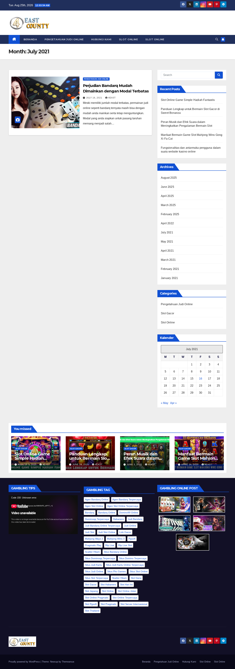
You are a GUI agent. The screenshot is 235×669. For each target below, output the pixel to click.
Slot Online (128, 39)
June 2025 (167, 186)
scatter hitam (92, 551)
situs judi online (94, 571)
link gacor (125, 532)
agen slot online (94, 506)
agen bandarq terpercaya (126, 499)
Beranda (30, 39)
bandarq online (106, 512)
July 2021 (167, 232)
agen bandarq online (96, 499)
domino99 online (128, 512)
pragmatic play (93, 545)
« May (164, 403)
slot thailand (92, 610)
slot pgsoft (91, 604)
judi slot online (106, 532)
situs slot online (139, 571)
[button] (216, 39)
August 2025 (169, 177)
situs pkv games (116, 571)
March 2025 (168, 205)
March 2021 (168, 259)
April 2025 (167, 195)
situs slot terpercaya (96, 578)
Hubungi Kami (101, 39)
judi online (130, 525)
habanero (118, 519)
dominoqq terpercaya (97, 519)
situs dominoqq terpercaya (100, 558)
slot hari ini (126, 584)
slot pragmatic (108, 604)
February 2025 (170, 214)
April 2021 (167, 250)
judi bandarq (135, 519)
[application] (43, 514)
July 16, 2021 (94, 98)
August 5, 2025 (27, 464)
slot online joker (127, 591)
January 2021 (169, 278)
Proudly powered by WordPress (25, 661)
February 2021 (170, 268)
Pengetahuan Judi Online (64, 39)
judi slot (89, 532)
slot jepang (91, 591)
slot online (108, 591)
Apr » (173, 403)
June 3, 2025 (135, 464)
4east (112, 98)
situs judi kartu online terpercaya (125, 564)
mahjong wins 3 (116, 538)
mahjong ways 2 (94, 538)
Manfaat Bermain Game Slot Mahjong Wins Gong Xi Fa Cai (198, 458)
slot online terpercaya (125, 597)
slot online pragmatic (97, 597)
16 (200, 378)
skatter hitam (119, 578)
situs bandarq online (115, 551)
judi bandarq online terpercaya (102, 525)
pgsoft (132, 538)
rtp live (109, 545)
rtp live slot (125, 545)
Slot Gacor (167, 313)
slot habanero (108, 584)
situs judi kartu (93, 564)
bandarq (89, 512)
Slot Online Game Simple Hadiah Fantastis (188, 99)
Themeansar (68, 661)
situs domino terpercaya (132, 558)
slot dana (136, 578)
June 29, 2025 (81, 464)
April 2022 (167, 223)
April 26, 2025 (190, 464)
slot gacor (91, 584)
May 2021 (167, 241)
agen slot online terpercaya (122, 506)
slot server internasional (133, 604)
